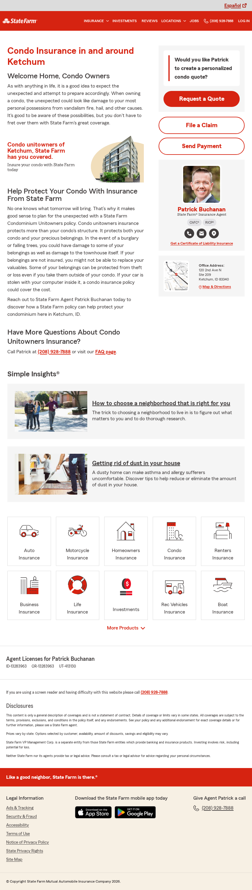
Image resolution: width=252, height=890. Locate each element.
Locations (171, 21)
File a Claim (202, 125)
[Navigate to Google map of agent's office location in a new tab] (214, 233)
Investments (124, 21)
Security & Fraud (21, 816)
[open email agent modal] (202, 234)
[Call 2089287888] (189, 233)
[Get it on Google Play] (135, 812)
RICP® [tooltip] (209, 222)
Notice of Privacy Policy (27, 842)
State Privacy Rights (24, 851)
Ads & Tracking (19, 808)
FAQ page (105, 351)
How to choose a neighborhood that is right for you (161, 403)
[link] (20, 21)
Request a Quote (201, 99)
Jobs (194, 21)
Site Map (14, 859)
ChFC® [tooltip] (194, 222)
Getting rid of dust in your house (136, 463)
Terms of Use (18, 834)
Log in (244, 21)
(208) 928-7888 (221, 21)
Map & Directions (217, 286)
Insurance (94, 21)
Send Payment (202, 146)
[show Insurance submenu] (106, 21)
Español (232, 5)
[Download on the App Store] (93, 812)
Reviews (150, 21)
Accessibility (17, 825)
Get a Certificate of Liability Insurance (202, 243)
